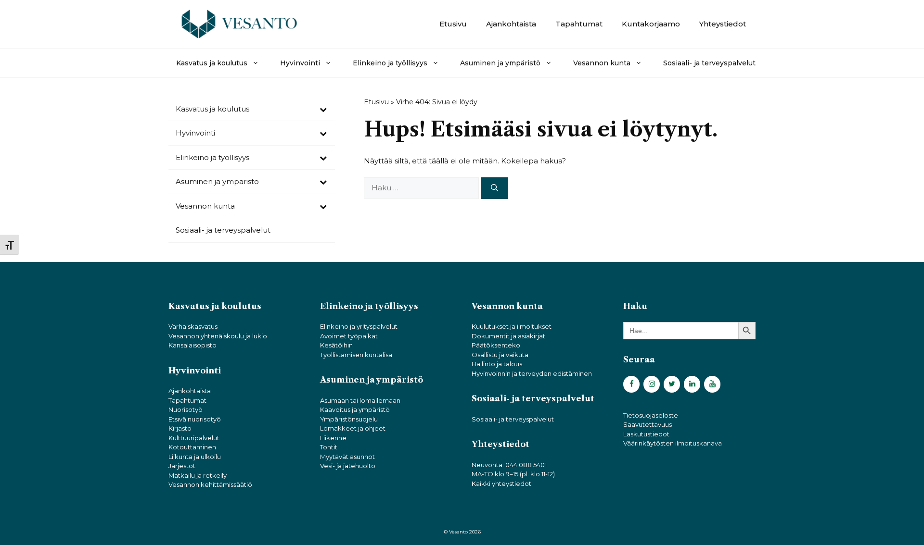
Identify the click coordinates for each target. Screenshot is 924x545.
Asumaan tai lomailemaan (360, 400)
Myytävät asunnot (347, 456)
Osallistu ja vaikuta (500, 355)
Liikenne (333, 438)
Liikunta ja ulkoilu (194, 456)
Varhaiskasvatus (193, 326)
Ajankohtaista (511, 23)
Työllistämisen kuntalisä (356, 355)
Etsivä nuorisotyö (194, 419)
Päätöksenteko (496, 345)
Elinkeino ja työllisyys (390, 63)
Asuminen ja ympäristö (500, 63)
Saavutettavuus (647, 424)
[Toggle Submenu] (323, 109)
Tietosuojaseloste (650, 415)
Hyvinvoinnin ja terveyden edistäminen (532, 373)
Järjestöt (181, 466)
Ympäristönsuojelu (349, 419)
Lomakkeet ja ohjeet (352, 428)
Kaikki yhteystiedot (501, 483)
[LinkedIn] (692, 384)
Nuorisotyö (185, 409)
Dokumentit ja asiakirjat (508, 336)
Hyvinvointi (300, 63)
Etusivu (453, 23)
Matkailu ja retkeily (197, 475)
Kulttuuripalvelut (193, 438)
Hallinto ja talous (497, 364)
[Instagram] (651, 384)
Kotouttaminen (192, 447)
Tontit (328, 447)
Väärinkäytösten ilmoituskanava (672, 443)
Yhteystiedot (722, 23)
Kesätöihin (336, 345)
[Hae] (494, 188)
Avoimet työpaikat (349, 336)
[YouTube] (712, 384)
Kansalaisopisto (192, 345)
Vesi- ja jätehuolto (347, 466)
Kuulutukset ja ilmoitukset (512, 326)
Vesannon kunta (601, 63)
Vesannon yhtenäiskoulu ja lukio (217, 336)
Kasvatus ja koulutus (211, 63)
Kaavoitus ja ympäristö (355, 409)
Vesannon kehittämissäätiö (210, 484)
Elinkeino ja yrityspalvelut (359, 326)
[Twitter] (672, 384)
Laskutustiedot (646, 434)
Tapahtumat (579, 23)
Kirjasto (180, 428)
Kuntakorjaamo (651, 23)
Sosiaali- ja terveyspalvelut (709, 63)
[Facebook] (631, 384)
